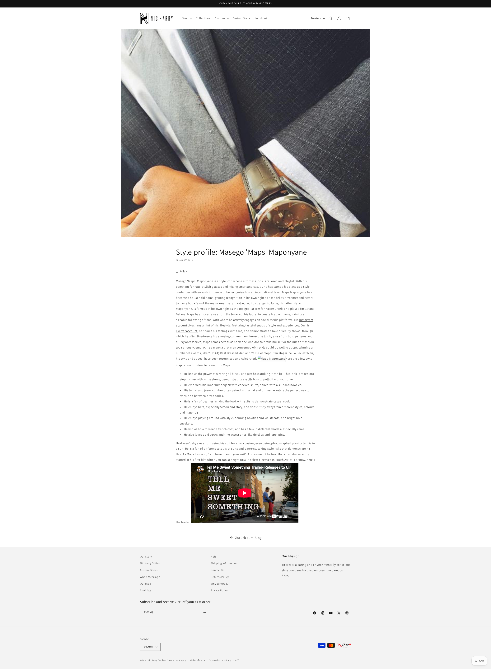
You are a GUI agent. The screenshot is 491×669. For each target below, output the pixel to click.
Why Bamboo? (219, 583)
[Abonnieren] (204, 612)
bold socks (210, 435)
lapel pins (277, 435)
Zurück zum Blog (248, 537)
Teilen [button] (183, 271)
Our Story (146, 556)
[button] (187, 18)
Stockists (145, 590)
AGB (237, 660)
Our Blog (145, 583)
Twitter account (186, 331)
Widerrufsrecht (197, 660)
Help (214, 556)
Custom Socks (148, 570)
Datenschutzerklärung (220, 660)
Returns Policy (220, 577)
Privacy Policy (219, 590)
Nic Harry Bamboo (157, 660)
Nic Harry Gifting (150, 563)
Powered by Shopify (176, 660)
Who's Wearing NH (151, 577)
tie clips (258, 435)
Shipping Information (224, 563)
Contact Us (217, 570)
